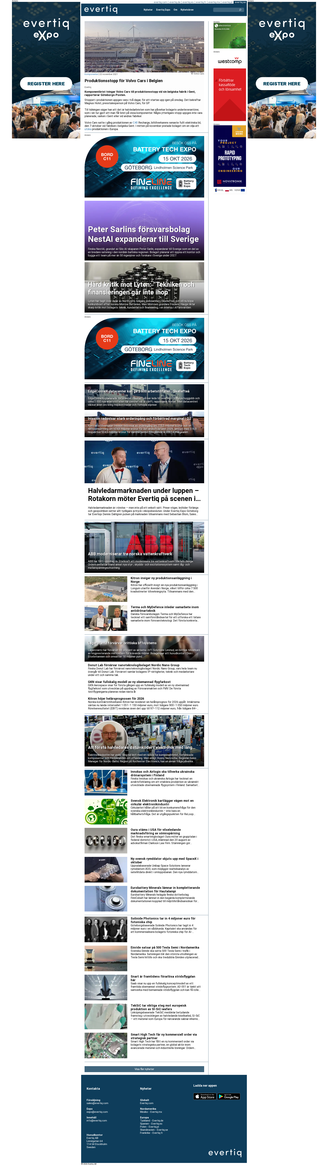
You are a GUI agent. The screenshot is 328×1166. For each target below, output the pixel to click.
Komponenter (91, 74)
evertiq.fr (201, 2)
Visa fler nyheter (144, 1069)
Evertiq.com (146, 1103)
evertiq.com (160, 2)
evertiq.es (188, 2)
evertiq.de (174, 2)
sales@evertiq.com (97, 1103)
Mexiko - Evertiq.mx (151, 1111)
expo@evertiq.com (97, 1111)
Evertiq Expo (163, 9)
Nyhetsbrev (187, 9)
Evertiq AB (100, 9)
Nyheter (148, 9)
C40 (135, 122)
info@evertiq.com (97, 1120)
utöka (88, 129)
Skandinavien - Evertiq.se (154, 1129)
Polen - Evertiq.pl (149, 1126)
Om (175, 9)
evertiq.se (240, 2)
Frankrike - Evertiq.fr (151, 1132)
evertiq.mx (214, 2)
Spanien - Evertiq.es (151, 1123)
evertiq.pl (227, 2)
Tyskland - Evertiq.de (151, 1120)
